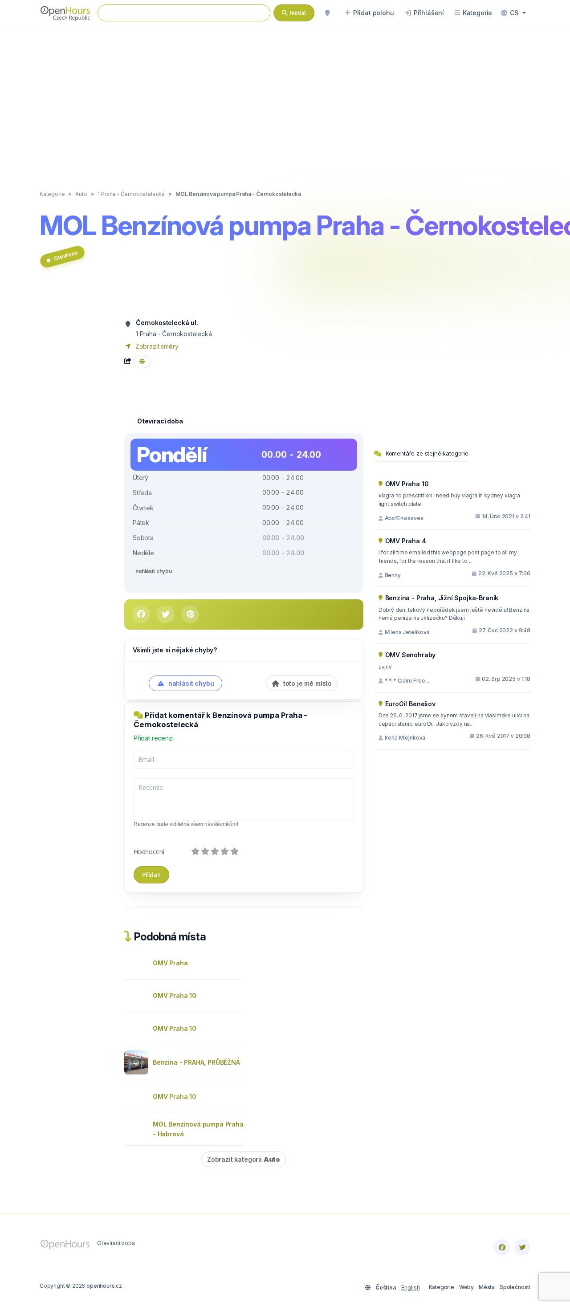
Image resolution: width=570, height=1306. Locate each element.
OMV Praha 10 (174, 995)
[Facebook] (502, 1247)
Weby (466, 1287)
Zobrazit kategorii (243, 1159)
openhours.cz (104, 1285)
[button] (513, 12)
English (410, 1287)
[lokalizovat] (327, 12)
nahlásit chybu (153, 571)
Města (487, 1287)
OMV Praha (170, 963)
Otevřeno (66, 255)
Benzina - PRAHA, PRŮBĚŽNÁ (196, 1062)
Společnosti (515, 1287)
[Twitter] (522, 1247)
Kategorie (441, 1287)
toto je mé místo (306, 683)
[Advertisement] (285, 99)
